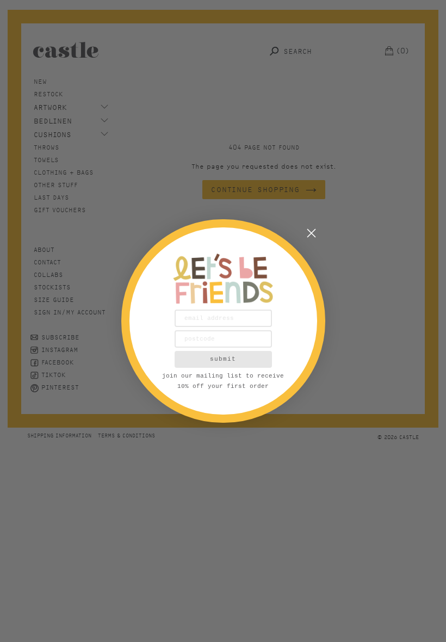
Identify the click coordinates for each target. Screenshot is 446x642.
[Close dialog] (311, 233)
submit (223, 359)
